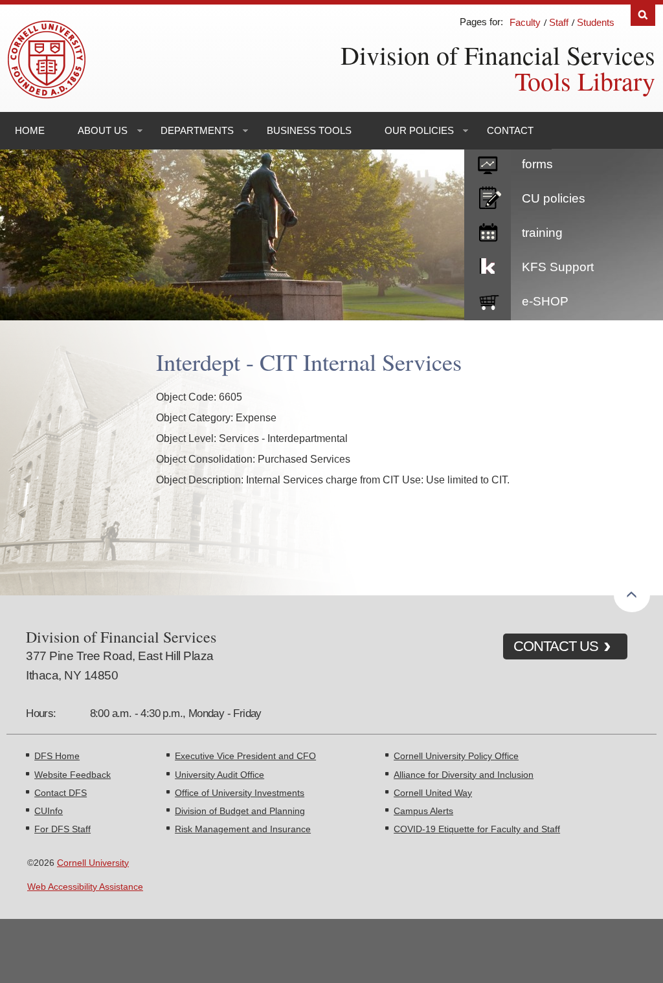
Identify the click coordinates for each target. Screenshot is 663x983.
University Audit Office (219, 774)
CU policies (553, 198)
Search (643, 15)
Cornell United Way (433, 793)
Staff (558, 22)
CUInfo (48, 811)
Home (30, 130)
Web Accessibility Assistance (85, 886)
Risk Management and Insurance (243, 829)
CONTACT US (555, 646)
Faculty (525, 22)
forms (537, 164)
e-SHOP (545, 301)
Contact (510, 130)
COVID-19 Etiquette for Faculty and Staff (477, 829)
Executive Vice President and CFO (245, 756)
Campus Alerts (423, 811)
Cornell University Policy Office (456, 756)
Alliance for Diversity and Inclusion (464, 774)
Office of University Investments (239, 793)
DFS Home (57, 756)
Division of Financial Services (498, 55)
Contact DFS (60, 793)
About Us (103, 130)
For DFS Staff (62, 829)
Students (595, 22)
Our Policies (419, 130)
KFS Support (558, 267)
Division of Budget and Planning (240, 811)
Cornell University (93, 862)
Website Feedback (72, 774)
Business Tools (309, 130)
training (542, 232)
